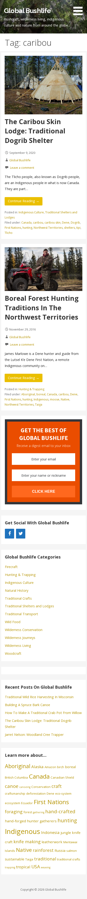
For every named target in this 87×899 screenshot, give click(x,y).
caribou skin (53, 223)
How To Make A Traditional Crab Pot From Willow (43, 713)
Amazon (50, 767)
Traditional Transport (21, 614)
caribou (38, 223)
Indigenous (41, 399)
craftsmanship (15, 793)
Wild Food (12, 622)
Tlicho (9, 233)
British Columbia (16, 777)
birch (60, 767)
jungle (66, 832)
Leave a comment (22, 167)
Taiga (38, 405)
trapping (10, 867)
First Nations (13, 228)
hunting (27, 228)
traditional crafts (68, 859)
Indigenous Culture (31, 212)
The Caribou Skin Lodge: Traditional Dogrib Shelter (35, 131)
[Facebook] (9, 534)
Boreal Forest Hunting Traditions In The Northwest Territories (42, 307)
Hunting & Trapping (31, 389)
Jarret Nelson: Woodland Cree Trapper (34, 734)
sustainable (14, 859)
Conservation (41, 787)
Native (65, 399)
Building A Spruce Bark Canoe (27, 705)
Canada (26, 223)
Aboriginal (28, 394)
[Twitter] (20, 534)
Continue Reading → (23, 201)
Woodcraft (13, 653)
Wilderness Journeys (20, 637)
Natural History (16, 590)
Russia (60, 850)
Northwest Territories (48, 228)
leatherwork (52, 842)
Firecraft (11, 567)
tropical (23, 866)
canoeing (24, 787)
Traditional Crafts (18, 598)
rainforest (43, 850)
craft (57, 786)
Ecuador (27, 803)
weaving (45, 867)
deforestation (36, 793)
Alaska (37, 766)
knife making (27, 841)
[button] (79, 8)
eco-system (63, 793)
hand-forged (15, 821)
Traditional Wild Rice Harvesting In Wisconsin (39, 697)
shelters (69, 228)
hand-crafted (60, 811)
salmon (71, 851)
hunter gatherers (42, 821)
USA (35, 866)
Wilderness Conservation (23, 630)
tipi (78, 228)
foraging (14, 811)
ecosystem (12, 803)
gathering (38, 812)
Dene (65, 223)
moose (54, 399)
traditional (45, 859)
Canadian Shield (62, 777)
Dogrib (75, 223)
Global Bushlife (27, 11)
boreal (40, 394)
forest (27, 812)
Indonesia (50, 832)
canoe (11, 786)
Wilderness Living (18, 645)
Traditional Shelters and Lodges (29, 606)
